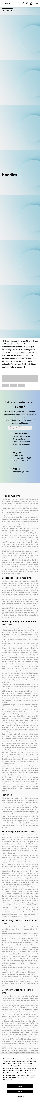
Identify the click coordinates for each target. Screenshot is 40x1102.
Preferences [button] (7, 1080)
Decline (20, 1091)
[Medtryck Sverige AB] (7, 3)
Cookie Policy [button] (25, 1075)
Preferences (20, 1097)
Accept (20, 1086)
